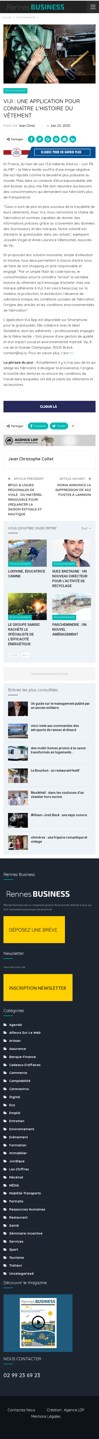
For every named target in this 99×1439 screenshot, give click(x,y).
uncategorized (21, 1273)
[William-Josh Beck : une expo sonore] (18, 820)
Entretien (16, 1121)
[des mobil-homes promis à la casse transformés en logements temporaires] (18, 753)
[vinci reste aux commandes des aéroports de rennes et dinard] (18, 731)
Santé (14, 1225)
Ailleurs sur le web (25, 1033)
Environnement (15, 90)
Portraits (16, 1201)
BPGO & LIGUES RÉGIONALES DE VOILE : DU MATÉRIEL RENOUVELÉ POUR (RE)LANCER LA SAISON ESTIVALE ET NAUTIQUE (25, 499)
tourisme (16, 1258)
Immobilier (18, 1153)
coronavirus (19, 1089)
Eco (12, 1105)
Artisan (15, 1041)
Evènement (18, 1137)
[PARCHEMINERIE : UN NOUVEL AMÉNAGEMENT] (71, 606)
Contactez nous (21, 1410)
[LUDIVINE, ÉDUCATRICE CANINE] (27, 553)
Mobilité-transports (25, 1193)
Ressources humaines (27, 1209)
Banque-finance (22, 1057)
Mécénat (16, 1177)
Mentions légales (46, 1416)
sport (13, 1249)
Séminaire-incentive (26, 1233)
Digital (14, 1097)
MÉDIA (14, 1185)
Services (16, 1241)
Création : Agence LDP (65, 1410)
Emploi (14, 1113)
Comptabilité (19, 1081)
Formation (17, 1145)
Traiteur (15, 1265)
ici (71, 353)
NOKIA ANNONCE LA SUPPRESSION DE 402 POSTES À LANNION (73, 490)
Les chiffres (19, 1169)
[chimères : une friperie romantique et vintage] (18, 842)
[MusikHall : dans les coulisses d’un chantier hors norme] (18, 798)
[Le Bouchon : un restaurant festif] (18, 775)
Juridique (17, 1161)
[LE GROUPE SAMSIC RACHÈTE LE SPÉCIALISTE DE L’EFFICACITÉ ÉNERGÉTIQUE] (27, 606)
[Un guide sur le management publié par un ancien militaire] (18, 709)
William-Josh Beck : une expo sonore (59, 815)
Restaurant (18, 1217)
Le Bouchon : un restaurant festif (55, 770)
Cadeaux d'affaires (25, 1065)
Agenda (15, 1025)
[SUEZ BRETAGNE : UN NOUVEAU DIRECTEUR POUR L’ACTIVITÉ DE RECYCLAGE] (71, 553)
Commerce (18, 1073)
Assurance (17, 1049)
